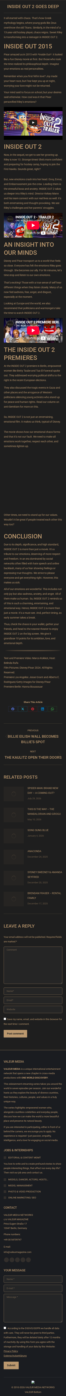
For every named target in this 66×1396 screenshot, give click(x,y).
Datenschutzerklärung (15, 1355)
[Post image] (14, 794)
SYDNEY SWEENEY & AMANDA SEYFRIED (44, 874)
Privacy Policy (11, 1351)
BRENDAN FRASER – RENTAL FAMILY (44, 895)
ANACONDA (34, 851)
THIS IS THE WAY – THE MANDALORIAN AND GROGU (44, 811)
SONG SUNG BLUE (38, 830)
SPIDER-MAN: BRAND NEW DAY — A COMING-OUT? (42, 790)
